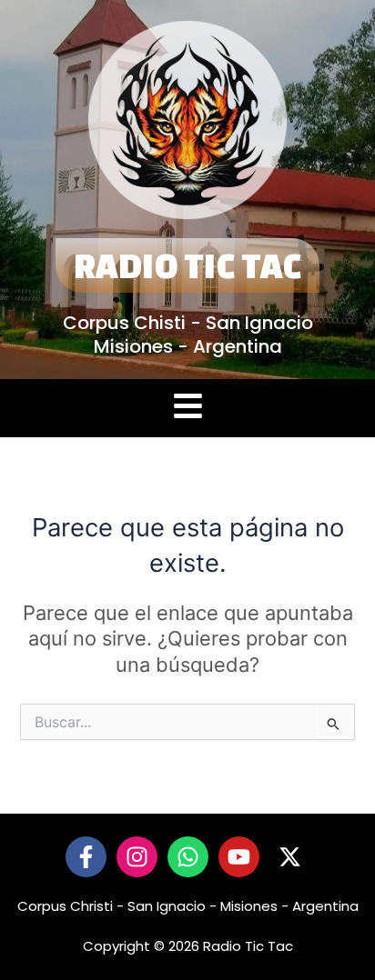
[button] (187, 408)
